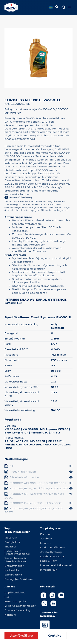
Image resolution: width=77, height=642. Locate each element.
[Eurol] (11, 7)
